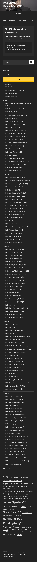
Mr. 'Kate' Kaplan (8, 515)
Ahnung (24, 486)
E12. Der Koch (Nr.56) (12, 433)
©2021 (5, 552)
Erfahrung (13, 494)
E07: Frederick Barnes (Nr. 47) (15, 124)
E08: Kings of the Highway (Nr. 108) (17, 271)
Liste (29, 506)
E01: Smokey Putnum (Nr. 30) (15, 396)
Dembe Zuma (9, 491)
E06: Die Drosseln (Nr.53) (13, 340)
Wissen (13, 534)
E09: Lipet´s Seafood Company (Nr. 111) (18, 349)
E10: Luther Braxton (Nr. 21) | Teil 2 (16, 205)
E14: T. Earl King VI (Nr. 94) (14, 218)
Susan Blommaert (21, 527)
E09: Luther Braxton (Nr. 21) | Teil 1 (16, 202)
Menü (20, 13)
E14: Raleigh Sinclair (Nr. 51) (14, 439)
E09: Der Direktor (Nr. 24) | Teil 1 (16, 274)
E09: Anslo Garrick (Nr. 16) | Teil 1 (16, 130)
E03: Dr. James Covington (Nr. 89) (16, 184)
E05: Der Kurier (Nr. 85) (13, 118)
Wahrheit (28, 532)
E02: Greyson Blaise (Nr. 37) (14, 399)
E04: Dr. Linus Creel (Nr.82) (14, 187)
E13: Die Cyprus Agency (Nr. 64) (16, 143)
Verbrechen (18, 532)
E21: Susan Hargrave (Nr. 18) (14, 311)
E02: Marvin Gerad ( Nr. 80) (14, 252)
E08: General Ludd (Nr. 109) (14, 127)
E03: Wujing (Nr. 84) (12, 112)
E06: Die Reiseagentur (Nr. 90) (15, 415)
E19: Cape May (10, 305)
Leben (15, 506)
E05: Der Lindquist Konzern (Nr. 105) (17, 337)
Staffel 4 (6, 321)
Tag (29, 527)
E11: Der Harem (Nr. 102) (13, 355)
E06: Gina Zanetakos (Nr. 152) (15, 121)
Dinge (6, 494)
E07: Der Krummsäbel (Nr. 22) (15, 196)
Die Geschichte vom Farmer (14, 90)
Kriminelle (6, 506)
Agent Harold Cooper (11, 486)
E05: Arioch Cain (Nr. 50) (13, 262)
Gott (19, 496)
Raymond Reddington (12, 4)
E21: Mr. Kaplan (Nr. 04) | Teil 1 (15, 386)
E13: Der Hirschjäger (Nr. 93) (14, 215)
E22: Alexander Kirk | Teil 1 (14, 314)
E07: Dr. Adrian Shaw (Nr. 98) (14, 343)
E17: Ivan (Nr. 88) (11, 155)
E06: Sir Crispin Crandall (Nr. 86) (15, 265)
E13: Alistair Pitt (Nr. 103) (13, 286)
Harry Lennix (8, 499)
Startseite (6, 75)
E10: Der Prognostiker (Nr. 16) (15, 352)
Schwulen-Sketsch (11, 96)
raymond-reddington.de (15, 552)
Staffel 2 (6, 175)
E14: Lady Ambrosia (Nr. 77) (14, 289)
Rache (18, 515)
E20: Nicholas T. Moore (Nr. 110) (16, 458)
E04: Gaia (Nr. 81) (11, 334)
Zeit (19, 534)
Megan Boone (12, 512)
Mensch (27, 512)
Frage (5, 496)
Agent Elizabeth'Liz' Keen (18, 483)
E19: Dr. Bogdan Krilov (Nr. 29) (15, 380)
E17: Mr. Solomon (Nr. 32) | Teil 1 (15, 299)
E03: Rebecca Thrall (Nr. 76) (14, 402)
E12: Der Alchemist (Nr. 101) (14, 140)
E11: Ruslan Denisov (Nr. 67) (14, 208)
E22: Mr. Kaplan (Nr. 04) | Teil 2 (15, 389)
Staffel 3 (6, 247)
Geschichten (7, 84)
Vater (11, 532)
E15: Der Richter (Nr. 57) (13, 149)
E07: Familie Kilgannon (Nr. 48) (15, 418)
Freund (13, 496)
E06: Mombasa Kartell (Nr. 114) (15, 193)
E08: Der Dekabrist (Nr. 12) (14, 199)
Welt (6, 534)
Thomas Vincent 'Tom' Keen (19, 529)
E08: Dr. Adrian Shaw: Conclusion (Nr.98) (18, 346)
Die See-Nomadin (11, 87)
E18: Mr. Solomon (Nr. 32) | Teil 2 (15, 302)
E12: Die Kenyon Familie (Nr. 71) (15, 211)
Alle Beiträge (7, 468)
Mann (12, 509)
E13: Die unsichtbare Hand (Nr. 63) (16, 436)
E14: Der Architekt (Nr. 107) (14, 364)
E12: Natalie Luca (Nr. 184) (14, 358)
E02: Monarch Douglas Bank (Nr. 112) (17, 181)
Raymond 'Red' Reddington (14, 521)
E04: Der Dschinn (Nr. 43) (13, 259)
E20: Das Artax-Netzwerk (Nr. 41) (16, 308)
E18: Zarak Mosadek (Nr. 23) (14, 452)
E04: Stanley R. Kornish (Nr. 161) (16, 115)
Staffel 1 (6, 100)
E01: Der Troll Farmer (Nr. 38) (14, 249)
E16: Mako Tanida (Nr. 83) (13, 152)
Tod (5, 532)
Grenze (24, 496)
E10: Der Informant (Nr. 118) (14, 427)
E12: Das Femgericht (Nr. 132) (15, 283)
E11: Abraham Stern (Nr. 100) (15, 430)
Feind (30, 494)
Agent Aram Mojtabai (19, 477)
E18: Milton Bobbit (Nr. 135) (14, 158)
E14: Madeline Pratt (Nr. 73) (14, 146)
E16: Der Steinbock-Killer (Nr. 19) (16, 445)
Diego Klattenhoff (24, 491)
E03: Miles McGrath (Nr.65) (14, 330)
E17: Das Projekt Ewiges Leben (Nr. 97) (18, 227)
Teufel (5, 529)
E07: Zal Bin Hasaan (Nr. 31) (14, 268)
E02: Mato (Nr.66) (11, 327)
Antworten (18, 489)
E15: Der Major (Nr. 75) (12, 221)
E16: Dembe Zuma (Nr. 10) (14, 370)
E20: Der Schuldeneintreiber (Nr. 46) (17, 383)
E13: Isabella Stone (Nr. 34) (14, 361)
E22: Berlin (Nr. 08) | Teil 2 (13, 170)
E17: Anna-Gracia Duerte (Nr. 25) (16, 449)
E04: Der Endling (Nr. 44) (13, 405)
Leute (23, 506)
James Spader (16, 502)
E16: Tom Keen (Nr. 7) (12, 224)
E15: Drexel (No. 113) (12, 293)
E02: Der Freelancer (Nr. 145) (15, 109)
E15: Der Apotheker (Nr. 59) (14, 367)
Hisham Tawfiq (21, 499)
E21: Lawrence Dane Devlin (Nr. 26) (17, 461)
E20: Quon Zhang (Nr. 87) (13, 236)
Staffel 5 (6, 393)
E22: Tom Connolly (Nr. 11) (13, 242)
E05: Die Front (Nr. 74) (12, 190)
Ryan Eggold (8, 527)
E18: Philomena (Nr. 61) (13, 377)
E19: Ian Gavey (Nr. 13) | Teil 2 (15, 455)
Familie (20, 494)
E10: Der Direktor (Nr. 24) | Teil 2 (16, 277)
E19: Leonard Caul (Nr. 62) (14, 233)
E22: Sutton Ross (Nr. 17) (13, 464)
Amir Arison (8, 489)
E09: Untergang (10, 424)
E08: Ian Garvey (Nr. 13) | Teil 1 (15, 421)
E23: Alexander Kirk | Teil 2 (14, 317)
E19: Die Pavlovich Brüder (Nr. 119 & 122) (19, 161)
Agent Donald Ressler (12, 480)
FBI (26, 494)
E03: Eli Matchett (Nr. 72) (13, 255)
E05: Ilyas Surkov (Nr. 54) (13, 408)
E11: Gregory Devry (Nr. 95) (14, 280)
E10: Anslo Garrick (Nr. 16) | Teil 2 (16, 133)
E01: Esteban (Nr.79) (12, 324)
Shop (18, 79)
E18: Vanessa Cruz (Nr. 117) (14, 230)
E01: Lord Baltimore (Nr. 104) (15, 178)
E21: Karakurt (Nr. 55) (12, 239)
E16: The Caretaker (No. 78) (14, 296)
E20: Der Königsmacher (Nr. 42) (15, 164)
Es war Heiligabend (11, 93)
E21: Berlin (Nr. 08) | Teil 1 (13, 167)
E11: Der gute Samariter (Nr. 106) (16, 136)
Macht (5, 509)
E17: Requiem (10, 374)
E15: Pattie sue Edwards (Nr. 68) (16, 442)
